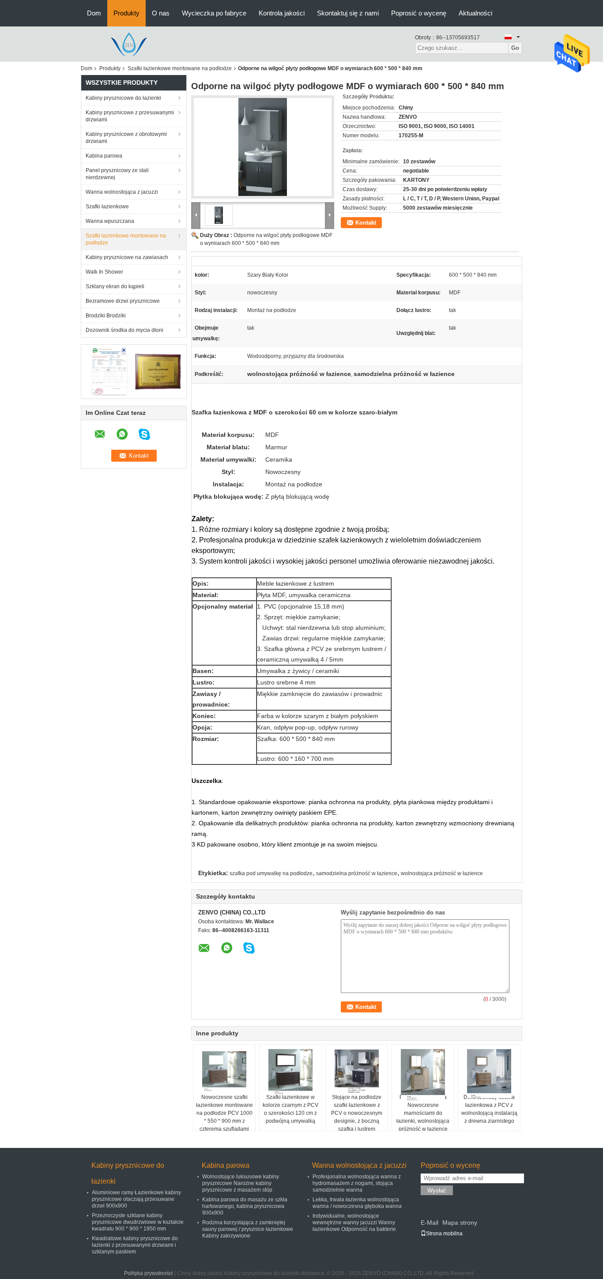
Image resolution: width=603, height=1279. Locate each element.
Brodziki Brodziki (106, 315)
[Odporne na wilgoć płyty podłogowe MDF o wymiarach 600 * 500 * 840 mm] (263, 147)
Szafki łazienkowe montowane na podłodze (180, 68)
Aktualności (475, 13)
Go (515, 48)
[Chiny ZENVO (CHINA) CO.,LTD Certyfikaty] (110, 371)
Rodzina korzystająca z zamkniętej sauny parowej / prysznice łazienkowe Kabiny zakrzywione (247, 1229)
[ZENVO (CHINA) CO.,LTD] (129, 44)
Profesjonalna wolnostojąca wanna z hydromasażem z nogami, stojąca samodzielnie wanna (357, 1183)
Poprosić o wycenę (418, 13)
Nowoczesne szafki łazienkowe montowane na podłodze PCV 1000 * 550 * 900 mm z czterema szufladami (224, 1113)
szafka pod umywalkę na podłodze (271, 873)
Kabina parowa (104, 156)
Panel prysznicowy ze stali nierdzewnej (117, 174)
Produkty (126, 13)
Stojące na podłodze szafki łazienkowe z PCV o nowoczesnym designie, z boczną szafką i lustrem (356, 1113)
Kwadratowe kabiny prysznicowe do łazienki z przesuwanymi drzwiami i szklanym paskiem (135, 1245)
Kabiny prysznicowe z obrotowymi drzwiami (126, 137)
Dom (94, 13)
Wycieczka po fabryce (214, 13)
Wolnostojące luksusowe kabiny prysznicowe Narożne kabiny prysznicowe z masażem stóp (240, 1183)
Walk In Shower (104, 272)
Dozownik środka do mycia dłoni (124, 330)
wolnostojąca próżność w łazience (442, 873)
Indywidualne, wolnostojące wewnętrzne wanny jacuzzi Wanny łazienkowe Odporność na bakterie (354, 1222)
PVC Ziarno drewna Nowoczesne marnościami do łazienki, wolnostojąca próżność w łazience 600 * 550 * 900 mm (422, 1117)
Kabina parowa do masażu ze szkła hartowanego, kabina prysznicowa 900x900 (244, 1206)
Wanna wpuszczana (110, 221)
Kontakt (365, 222)
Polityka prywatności (148, 1273)
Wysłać (436, 1190)
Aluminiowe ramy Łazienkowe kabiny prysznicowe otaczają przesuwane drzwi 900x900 (136, 1199)
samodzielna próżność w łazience (356, 873)
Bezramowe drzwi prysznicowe (123, 301)
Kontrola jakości (282, 13)
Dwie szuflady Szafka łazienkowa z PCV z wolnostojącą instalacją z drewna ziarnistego (489, 1109)
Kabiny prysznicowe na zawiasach (127, 257)
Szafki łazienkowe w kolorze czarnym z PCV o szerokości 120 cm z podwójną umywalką (290, 1109)
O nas (161, 13)
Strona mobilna (444, 1233)
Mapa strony (459, 1222)
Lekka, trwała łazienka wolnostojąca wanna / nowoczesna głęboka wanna (357, 1202)
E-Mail (429, 1222)
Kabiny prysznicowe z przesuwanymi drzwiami (130, 116)
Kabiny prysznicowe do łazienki (123, 98)
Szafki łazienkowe (107, 206)
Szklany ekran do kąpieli (115, 286)
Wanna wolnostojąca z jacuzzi (122, 192)
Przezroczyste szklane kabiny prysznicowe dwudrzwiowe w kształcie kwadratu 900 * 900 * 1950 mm (138, 1222)
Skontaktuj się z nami (348, 13)
